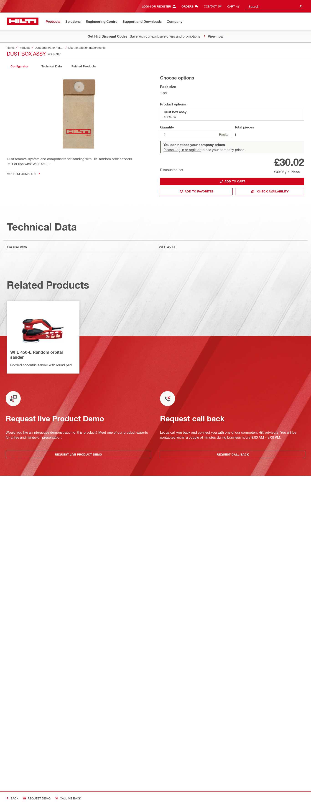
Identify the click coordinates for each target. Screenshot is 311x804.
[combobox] (274, 6)
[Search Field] (301, 6)
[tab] (19, 66)
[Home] (22, 21)
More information (21, 173)
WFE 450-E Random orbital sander (36, 355)
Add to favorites (199, 191)
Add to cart (234, 181)
